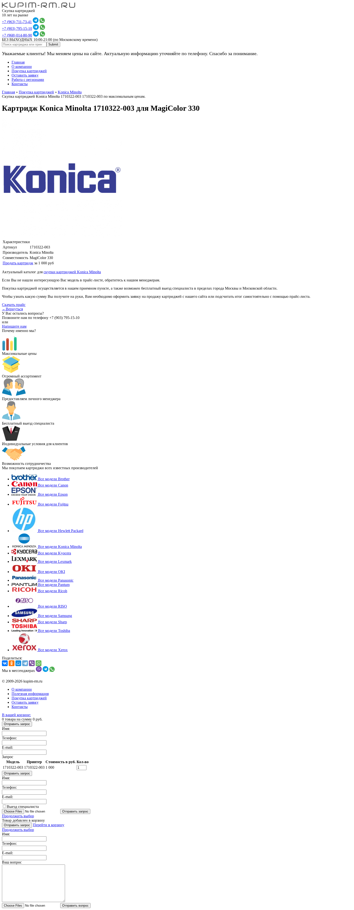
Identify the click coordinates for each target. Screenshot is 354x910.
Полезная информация (30, 694)
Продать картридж (18, 263)
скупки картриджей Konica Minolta (72, 272)
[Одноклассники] (11, 663)
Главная (18, 62)
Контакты (20, 84)
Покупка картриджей (29, 71)
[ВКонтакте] (5, 663)
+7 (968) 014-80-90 (17, 35)
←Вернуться (12, 309)
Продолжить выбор (18, 816)
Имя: (6, 729)
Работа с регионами (28, 80)
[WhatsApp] (38, 663)
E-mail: (7, 747)
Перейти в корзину (48, 825)
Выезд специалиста (23, 807)
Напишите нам (14, 326)
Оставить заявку (25, 75)
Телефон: (9, 738)
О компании (22, 67)
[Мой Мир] (18, 663)
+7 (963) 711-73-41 (17, 22)
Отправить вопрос (75, 905)
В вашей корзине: (16, 715)
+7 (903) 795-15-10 (17, 28)
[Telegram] (25, 663)
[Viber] (32, 663)
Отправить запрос (17, 724)
